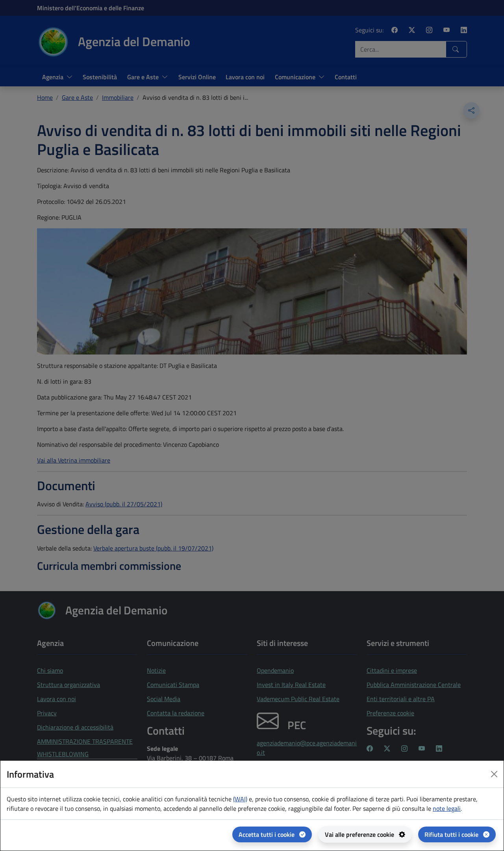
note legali (447, 808)
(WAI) (240, 799)
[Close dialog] (494, 774)
